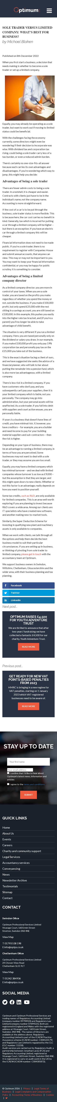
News (6, 874)
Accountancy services (16, 862)
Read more (28, 646)
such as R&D (28, 495)
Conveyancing (11, 868)
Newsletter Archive (14, 880)
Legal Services (11, 857)
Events (6, 839)
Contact (7, 898)
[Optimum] (28, 10)
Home (6, 827)
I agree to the (27, 784)
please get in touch (31, 554)
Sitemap (7, 892)
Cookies (50, 1094)
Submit (28, 794)
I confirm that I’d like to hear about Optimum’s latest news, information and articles (27, 776)
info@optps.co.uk (13, 947)
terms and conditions (34, 784)
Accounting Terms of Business (27, 1094)
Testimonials (10, 886)
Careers (7, 845)
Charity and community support (21, 851)
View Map (8, 936)
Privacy (26, 1088)
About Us (8, 833)
